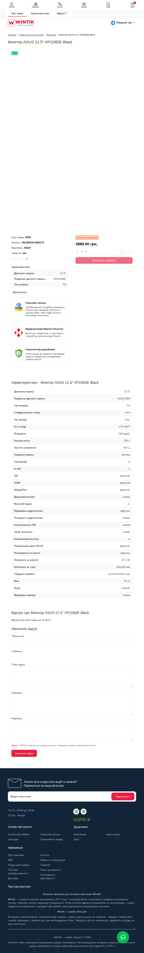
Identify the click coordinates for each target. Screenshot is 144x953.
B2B (10, 860)
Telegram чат (123, 22)
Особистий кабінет (18, 834)
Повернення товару (51, 839)
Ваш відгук (19, 664)
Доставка (13, 878)
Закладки (13, 839)
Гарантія (45, 865)
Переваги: (17, 692)
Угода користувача (18, 865)
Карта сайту (113, 834)
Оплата (44, 855)
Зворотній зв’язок (50, 834)
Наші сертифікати (50, 869)
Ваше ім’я (18, 636)
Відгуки (62, 13)
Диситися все (20, 292)
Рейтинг (17, 651)
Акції (76, 839)
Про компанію (16, 855)
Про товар (17, 13)
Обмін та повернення (52, 860)
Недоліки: (16, 718)
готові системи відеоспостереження (85, 902)
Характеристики (40, 13)
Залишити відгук (24, 753)
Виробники (80, 834)
